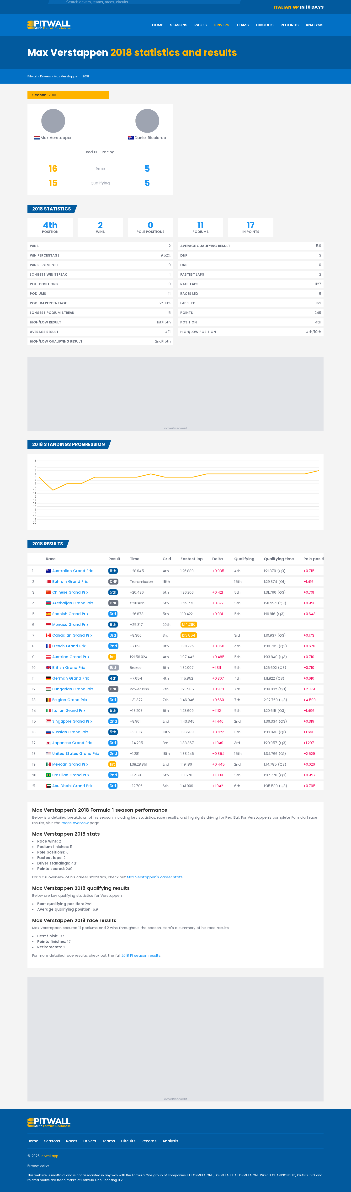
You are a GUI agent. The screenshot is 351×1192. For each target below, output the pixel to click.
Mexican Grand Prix (70, 764)
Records (290, 25)
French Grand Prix (68, 646)
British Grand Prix (68, 667)
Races (200, 25)
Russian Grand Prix (70, 732)
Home (157, 25)
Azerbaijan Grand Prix (72, 603)
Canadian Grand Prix (72, 635)
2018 (85, 76)
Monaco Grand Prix (70, 624)
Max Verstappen (67, 76)
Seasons (178, 25)
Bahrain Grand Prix (70, 581)
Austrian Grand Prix (70, 656)
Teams (242, 25)
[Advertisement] (178, 392)
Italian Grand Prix (68, 710)
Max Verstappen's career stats (155, 877)
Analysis (315, 25)
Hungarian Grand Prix (72, 689)
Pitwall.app (49, 1156)
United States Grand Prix (75, 753)
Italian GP (286, 7)
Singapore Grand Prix (72, 721)
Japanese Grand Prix (72, 742)
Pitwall (32, 76)
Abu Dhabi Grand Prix (72, 785)
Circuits (265, 25)
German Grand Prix (70, 678)
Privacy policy (38, 1165)
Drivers (221, 25)
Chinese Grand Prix (70, 592)
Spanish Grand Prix (70, 613)
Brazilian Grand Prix (70, 775)
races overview (75, 822)
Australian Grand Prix (72, 570)
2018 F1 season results (141, 955)
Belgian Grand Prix (69, 699)
